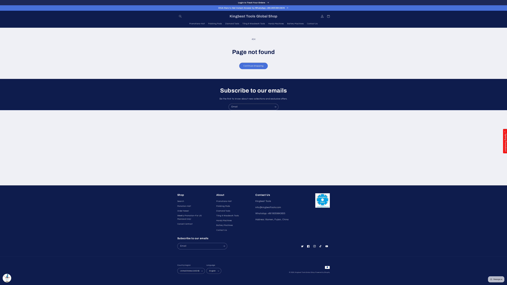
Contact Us (221, 230)
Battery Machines (224, 225)
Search (180, 201)
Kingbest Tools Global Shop (305, 272)
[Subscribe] (275, 107)
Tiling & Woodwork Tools (227, 216)
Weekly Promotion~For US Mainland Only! (189, 217)
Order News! (183, 211)
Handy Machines (224, 221)
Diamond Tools (223, 211)
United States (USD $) (189, 271)
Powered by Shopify (322, 272)
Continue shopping (253, 66)
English (212, 271)
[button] (180, 16)
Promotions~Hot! (224, 201)
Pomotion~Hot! (184, 206)
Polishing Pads (223, 206)
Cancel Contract (185, 224)
